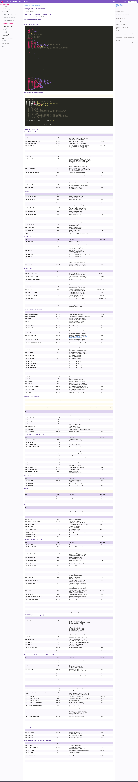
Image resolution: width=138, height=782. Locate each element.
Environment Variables (119, 11)
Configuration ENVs (119, 16)
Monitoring (118, 28)
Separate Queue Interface (120, 25)
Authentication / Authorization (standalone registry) (125, 37)
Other (117, 31)
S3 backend (118, 39)
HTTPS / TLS (118, 21)
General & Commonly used (120, 18)
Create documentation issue (122, 6)
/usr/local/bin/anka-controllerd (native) (122, 14)
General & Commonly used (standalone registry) (124, 33)
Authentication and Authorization (122, 24)
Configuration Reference (35, 5)
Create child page (120, 5)
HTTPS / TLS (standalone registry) (122, 36)
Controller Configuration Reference (122, 8)
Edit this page (119, 4)
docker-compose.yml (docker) (121, 12)
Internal (117, 30)
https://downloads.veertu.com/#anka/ (100, 407)
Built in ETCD (118, 22)
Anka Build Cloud (27, 5)
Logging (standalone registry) (121, 34)
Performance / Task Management (122, 27)
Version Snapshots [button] (122, 1)
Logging (117, 19)
